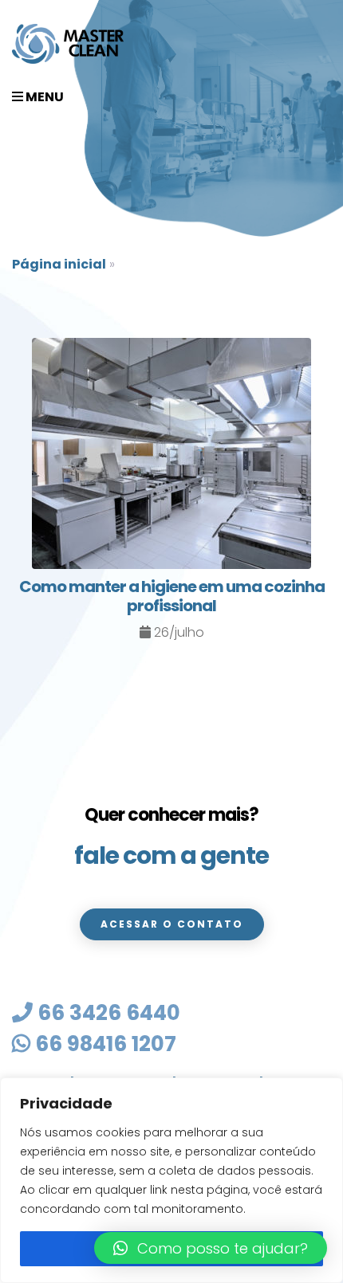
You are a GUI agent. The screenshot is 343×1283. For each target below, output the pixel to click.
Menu (43, 97)
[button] (210, 1248)
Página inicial (59, 264)
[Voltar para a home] (68, 44)
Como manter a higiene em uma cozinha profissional (172, 596)
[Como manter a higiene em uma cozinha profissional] (171, 456)
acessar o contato (172, 924)
